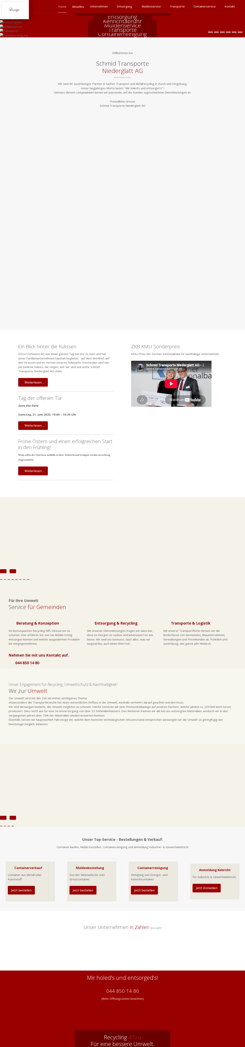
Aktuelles (78, 6)
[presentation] (3, 818)
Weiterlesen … (34, 382)
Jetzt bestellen (21, 890)
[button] (210, 32)
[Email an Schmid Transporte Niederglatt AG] (232, 16)
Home (62, 6)
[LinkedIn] (238, 16)
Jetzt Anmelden (206, 888)
